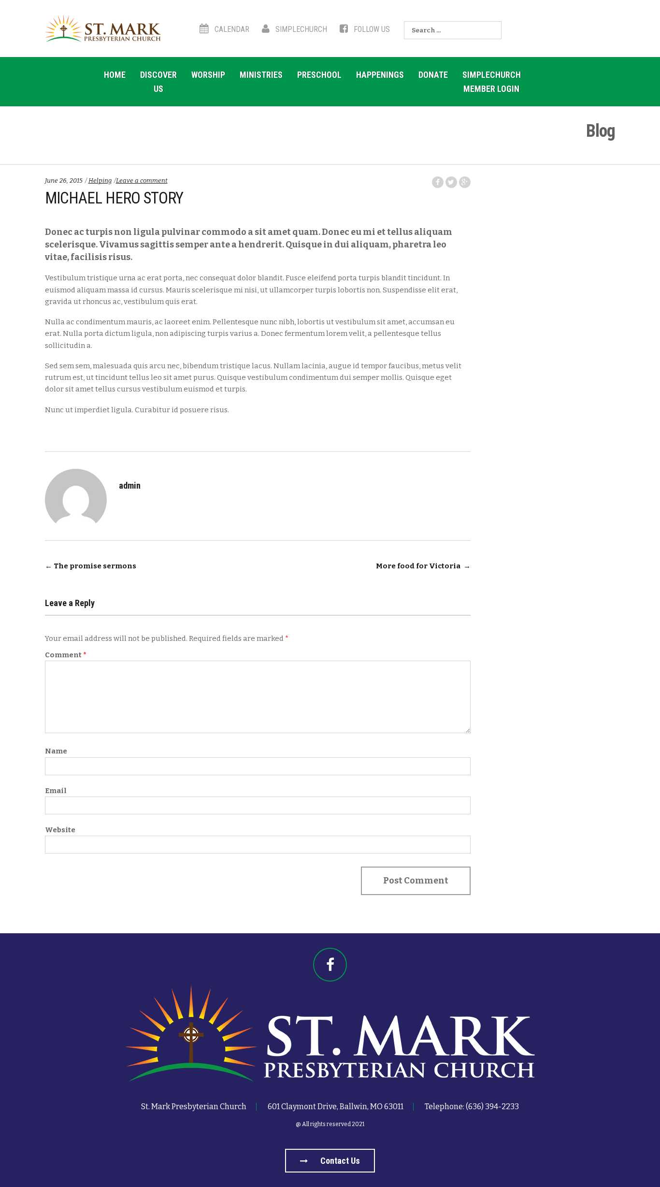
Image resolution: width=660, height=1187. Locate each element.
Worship (208, 75)
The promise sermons (90, 566)
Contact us (339, 1161)
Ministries (261, 75)
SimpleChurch (300, 29)
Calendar (231, 29)
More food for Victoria (423, 566)
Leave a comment (142, 180)
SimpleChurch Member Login (491, 82)
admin (130, 485)
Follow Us (371, 29)
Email (56, 790)
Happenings (380, 75)
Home (115, 75)
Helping (100, 180)
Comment (65, 655)
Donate (433, 75)
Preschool (319, 75)
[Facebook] (330, 965)
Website (60, 829)
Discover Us (158, 82)
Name (56, 751)
